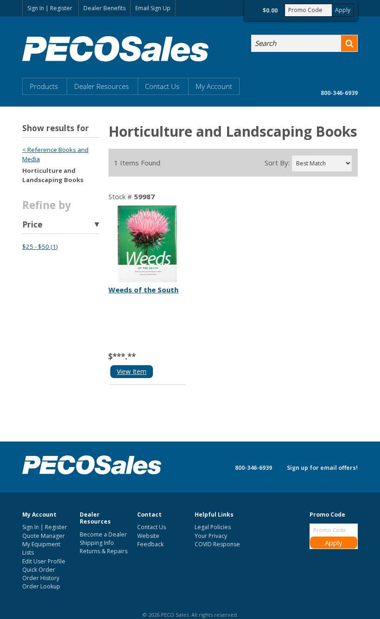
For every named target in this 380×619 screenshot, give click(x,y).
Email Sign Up (153, 8)
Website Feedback (150, 540)
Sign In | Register (49, 8)
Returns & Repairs (103, 551)
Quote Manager (43, 536)
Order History (40, 578)
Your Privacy (211, 536)
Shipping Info (97, 543)
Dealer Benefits (104, 8)
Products (44, 86)
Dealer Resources (101, 86)
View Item (131, 371)
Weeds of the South (143, 289)
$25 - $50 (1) (39, 246)
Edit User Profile (43, 561)
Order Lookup (41, 586)
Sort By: (277, 162)
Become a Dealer (103, 534)
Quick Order (38, 570)
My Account (214, 86)
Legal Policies (213, 527)
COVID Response (217, 544)
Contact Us (162, 86)
